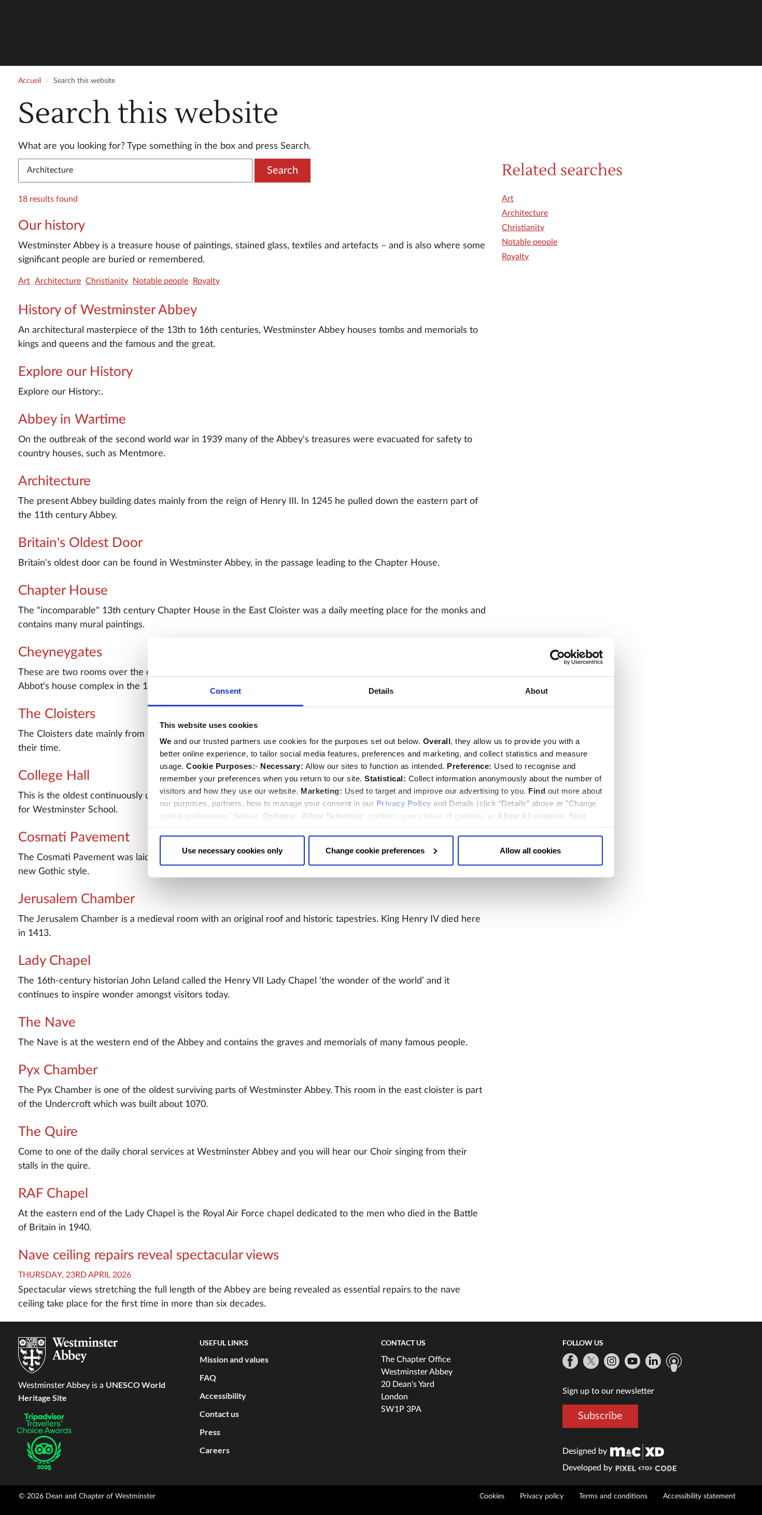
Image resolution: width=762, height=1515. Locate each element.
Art (24, 281)
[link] (637, 1451)
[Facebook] (570, 1361)
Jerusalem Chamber (76, 899)
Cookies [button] (491, 1496)
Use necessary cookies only (232, 850)
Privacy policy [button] (541, 1496)
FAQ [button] (208, 1377)
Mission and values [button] (234, 1359)
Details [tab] (381, 690)
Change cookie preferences (375, 850)
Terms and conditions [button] (613, 1496)
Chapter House (63, 590)
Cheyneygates (60, 652)
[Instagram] (611, 1361)
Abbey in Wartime (72, 419)
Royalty (206, 281)
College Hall (54, 775)
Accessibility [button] (223, 1395)
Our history (51, 225)
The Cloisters (56, 714)
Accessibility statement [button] (699, 1496)
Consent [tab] (225, 690)
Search (282, 170)
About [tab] (536, 690)
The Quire (48, 1132)
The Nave (47, 1022)
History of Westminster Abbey (107, 310)
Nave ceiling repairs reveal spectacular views (148, 1255)
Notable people (160, 281)
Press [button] (210, 1432)
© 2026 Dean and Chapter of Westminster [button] (87, 1496)
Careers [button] (215, 1450)
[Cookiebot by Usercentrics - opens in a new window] (557, 657)
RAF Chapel (53, 1193)
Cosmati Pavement (74, 837)
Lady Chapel (54, 960)
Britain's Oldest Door (80, 543)
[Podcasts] (674, 1362)
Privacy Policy (403, 803)
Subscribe (600, 1416)
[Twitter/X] (591, 1361)
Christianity (107, 281)
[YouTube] (632, 1361)
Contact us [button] (219, 1414)
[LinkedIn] (653, 1361)
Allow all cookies (530, 850)
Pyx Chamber (57, 1070)
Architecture (58, 281)
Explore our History (75, 371)
